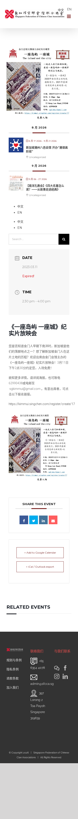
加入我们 (12, 687)
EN (69, 9)
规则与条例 (14, 660)
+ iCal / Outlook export (40, 566)
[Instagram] (56, 676)
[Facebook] (65, 668)
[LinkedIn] (65, 676)
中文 (61, 10)
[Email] (53, 520)
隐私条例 (12, 669)
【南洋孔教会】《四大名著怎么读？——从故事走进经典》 (45, 187)
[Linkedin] (43, 520)
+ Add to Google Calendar (40, 552)
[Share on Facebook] (24, 520)
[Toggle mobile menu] (69, 16)
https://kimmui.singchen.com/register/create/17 (42, 404)
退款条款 (12, 678)
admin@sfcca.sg (42, 684)
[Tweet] (33, 520)
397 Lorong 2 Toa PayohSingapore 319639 (37, 705)
